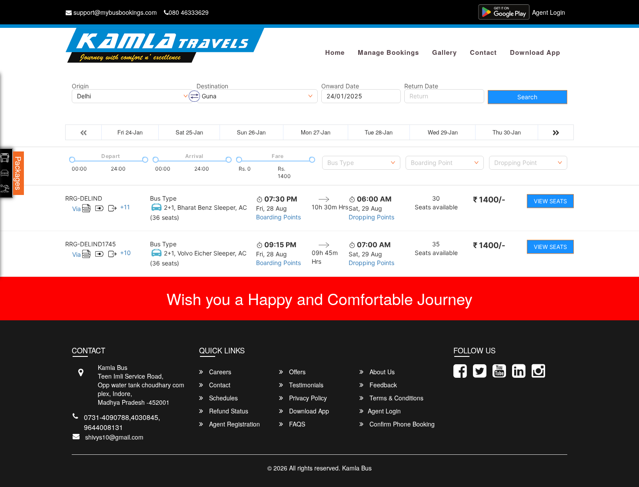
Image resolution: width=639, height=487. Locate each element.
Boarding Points (278, 217)
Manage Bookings (388, 52)
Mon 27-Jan (315, 132)
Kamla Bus (357, 467)
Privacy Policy (307, 397)
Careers (219, 371)
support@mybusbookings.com (114, 12)
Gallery (444, 52)
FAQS (296, 424)
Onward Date (340, 86)
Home (335, 52)
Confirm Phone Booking (401, 424)
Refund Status (227, 410)
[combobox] (361, 162)
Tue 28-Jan (379, 132)
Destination (212, 86)
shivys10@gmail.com (114, 437)
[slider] (71, 159)
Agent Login (548, 12)
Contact (483, 52)
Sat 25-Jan (189, 132)
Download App (535, 52)
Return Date (421, 86)
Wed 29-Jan (443, 132)
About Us (381, 371)
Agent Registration (233, 424)
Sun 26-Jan (251, 132)
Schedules (222, 397)
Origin (80, 86)
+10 (125, 252)
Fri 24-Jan (130, 132)
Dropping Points (371, 217)
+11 (125, 207)
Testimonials (305, 384)
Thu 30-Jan (507, 132)
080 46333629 (189, 12)
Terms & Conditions (395, 397)
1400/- (489, 199)
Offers (296, 371)
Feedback (382, 384)
